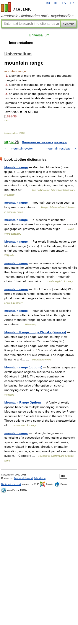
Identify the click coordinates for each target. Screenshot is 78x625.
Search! (68, 24)
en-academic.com (16, 7)
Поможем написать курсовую (44, 142)
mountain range (16, 202)
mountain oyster (22, 148)
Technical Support (23, 478)
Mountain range (16, 167)
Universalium (39, 35)
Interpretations (21, 43)
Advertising (40, 478)
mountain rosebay (58, 148)
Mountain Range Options (23, 402)
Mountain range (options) (23, 367)
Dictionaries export (11, 484)
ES (64, 3)
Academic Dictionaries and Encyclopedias (37, 16)
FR (72, 3)
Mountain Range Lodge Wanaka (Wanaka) (35, 332)
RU (48, 3)
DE (56, 3)
